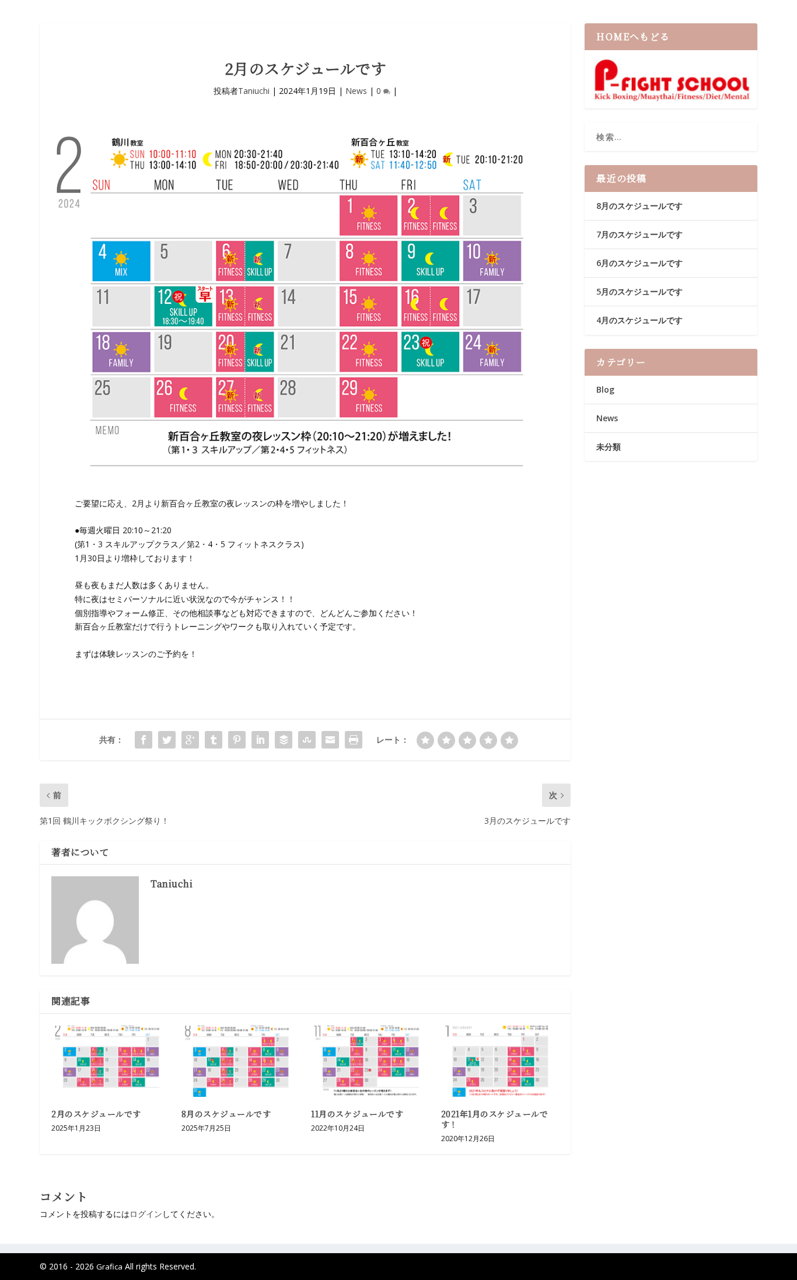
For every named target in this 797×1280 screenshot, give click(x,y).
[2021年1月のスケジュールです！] (500, 1061)
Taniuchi (254, 90)
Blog (605, 389)
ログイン (146, 1213)
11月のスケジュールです (357, 1114)
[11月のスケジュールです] (370, 1061)
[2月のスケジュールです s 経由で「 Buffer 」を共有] (283, 739)
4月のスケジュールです (639, 320)
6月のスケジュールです (639, 262)
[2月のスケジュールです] (110, 1061)
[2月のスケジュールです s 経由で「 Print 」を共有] (353, 739)
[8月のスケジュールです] (240, 1061)
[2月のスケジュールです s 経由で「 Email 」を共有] (330, 739)
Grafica (109, 1266)
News (356, 90)
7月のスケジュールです (639, 234)
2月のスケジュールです (96, 1114)
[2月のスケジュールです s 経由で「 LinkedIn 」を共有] (260, 739)
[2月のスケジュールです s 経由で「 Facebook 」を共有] (143, 739)
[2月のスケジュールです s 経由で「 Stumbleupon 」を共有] (307, 739)
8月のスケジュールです (226, 1114)
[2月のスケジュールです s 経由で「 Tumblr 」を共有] (213, 739)
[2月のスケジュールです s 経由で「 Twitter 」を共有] (167, 739)
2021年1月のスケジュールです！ (494, 1119)
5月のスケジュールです (639, 291)
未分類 (608, 446)
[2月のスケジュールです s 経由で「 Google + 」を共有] (190, 739)
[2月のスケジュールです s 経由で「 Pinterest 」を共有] (237, 739)
